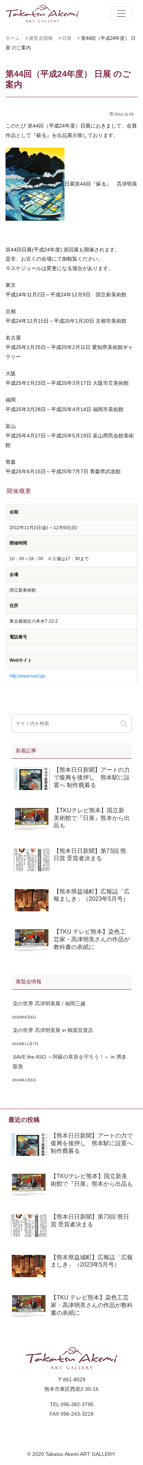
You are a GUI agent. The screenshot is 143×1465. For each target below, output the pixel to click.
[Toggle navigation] (121, 13)
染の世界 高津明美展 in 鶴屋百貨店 (53, 1030)
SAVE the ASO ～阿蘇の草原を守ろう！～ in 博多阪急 (69, 1061)
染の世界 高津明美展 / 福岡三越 (49, 1003)
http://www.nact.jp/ (27, 676)
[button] (124, 724)
